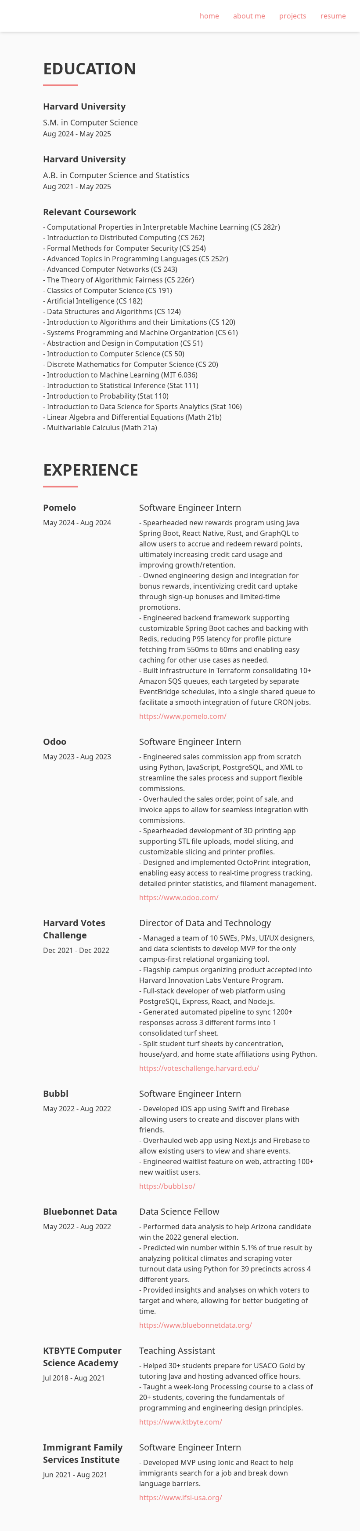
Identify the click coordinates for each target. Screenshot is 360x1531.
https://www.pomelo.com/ (183, 716)
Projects (292, 16)
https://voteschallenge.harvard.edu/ (199, 1068)
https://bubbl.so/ (167, 1186)
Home (209, 16)
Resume (333, 16)
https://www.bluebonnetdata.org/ (195, 1325)
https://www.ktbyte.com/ (180, 1422)
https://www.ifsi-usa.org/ (180, 1497)
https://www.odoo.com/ (179, 897)
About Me (249, 16)
